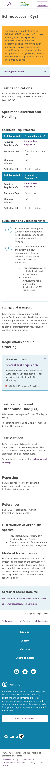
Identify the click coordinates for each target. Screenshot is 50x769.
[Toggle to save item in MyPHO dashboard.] (45, 357)
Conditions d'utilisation (14, 762)
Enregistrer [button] (10, 621)
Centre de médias (25, 657)
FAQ (33, 762)
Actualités (25, 632)
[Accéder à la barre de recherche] (9, 4)
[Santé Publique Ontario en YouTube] (25, 671)
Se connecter (42, 4)
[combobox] (25, 71)
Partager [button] (26, 621)
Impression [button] (43, 621)
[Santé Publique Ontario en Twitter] (33, 671)
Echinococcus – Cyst (20, 16)
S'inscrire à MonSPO (25, 718)
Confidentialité (27, 759)
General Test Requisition (30, 143)
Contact (25, 640)
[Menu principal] (3, 4)
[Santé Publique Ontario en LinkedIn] (16, 671)
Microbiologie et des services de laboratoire (24, 598)
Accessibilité (8, 759)
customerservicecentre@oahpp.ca (19, 603)
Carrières (25, 649)
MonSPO (15, 684)
